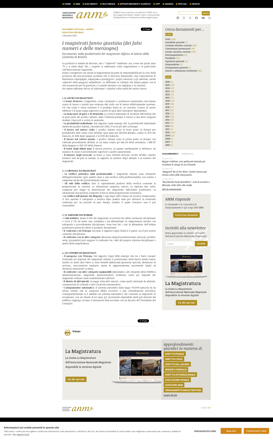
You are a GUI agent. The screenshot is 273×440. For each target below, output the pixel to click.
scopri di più (170, 395)
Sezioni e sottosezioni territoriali (183, 70)
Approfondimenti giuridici (135, 3)
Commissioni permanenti (180, 48)
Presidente (172, 58)
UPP (158, 3)
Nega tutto (231, 431)
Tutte (170, 39)
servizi (196, 3)
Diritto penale (174, 353)
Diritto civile (174, 359)
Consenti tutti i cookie (256, 431)
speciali (182, 3)
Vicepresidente (173, 64)
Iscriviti (201, 243)
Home (68, 3)
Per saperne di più (21, 434)
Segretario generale (176, 61)
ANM (78, 3)
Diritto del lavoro (177, 364)
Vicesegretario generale (178, 67)
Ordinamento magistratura (183, 390)
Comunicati (187, 153)
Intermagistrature (176, 54)
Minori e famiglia (176, 369)
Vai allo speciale (76, 379)
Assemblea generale (176, 42)
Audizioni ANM (174, 384)
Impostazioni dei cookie (205, 431)
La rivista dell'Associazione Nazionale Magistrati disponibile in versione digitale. (185, 292)
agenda (169, 3)
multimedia (108, 3)
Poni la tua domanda (186, 214)
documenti (91, 3)
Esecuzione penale (177, 379)
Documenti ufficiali (73, 29)
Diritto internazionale (180, 374)
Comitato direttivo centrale (181, 45)
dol (209, 408)
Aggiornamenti (170, 153)
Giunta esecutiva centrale (180, 51)
